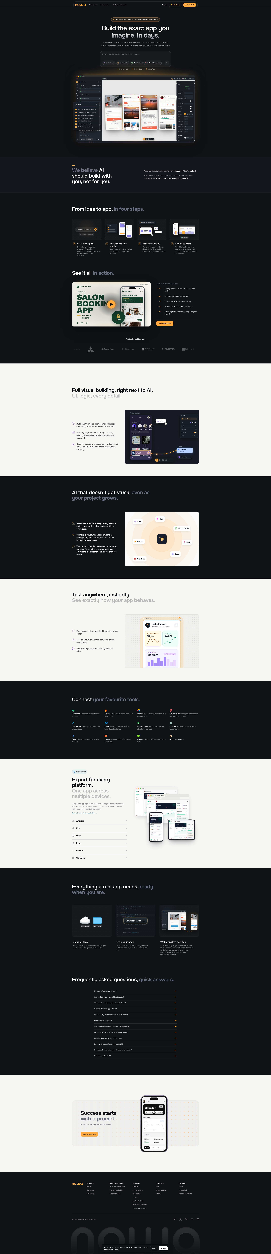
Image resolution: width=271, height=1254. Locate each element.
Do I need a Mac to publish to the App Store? (111, 1032)
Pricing (115, 5)
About (181, 1186)
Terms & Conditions (185, 1194)
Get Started (189, 5)
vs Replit (136, 1197)
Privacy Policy (183, 1190)
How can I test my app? (103, 1021)
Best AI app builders (140, 1204)
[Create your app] (167, 63)
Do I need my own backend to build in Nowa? (111, 1015)
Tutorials (159, 1194)
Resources (92, 5)
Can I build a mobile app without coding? (109, 997)
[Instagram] (186, 1219)
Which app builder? (139, 1208)
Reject (154, 1248)
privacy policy (114, 1249)
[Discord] (197, 1219)
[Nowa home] (80, 5)
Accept (163, 1248)
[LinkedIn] (175, 1219)
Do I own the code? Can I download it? (108, 1044)
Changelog (90, 1194)
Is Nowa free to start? (102, 1056)
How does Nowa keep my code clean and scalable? (113, 1050)
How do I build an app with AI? (105, 1009)
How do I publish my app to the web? (108, 1038)
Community (104, 5)
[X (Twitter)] (180, 1219)
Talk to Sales (175, 5)
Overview (136, 1186)
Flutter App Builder (116, 1190)
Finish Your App (115, 1194)
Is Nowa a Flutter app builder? (105, 991)
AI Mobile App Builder (117, 1186)
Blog (157, 1186)
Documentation (161, 1190)
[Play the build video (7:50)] (111, 304)
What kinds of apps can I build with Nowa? (110, 1003)
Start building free (164, 323)
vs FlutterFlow (138, 1190)
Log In (164, 5)
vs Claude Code (138, 1201)
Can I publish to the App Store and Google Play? (112, 1026)
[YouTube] (192, 1219)
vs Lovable (136, 1194)
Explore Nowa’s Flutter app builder (84, 813)
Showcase (123, 5)
